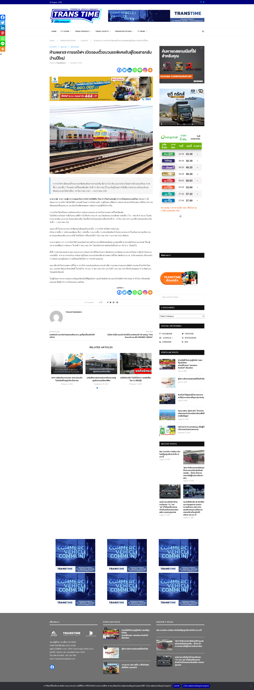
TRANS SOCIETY (102, 31)
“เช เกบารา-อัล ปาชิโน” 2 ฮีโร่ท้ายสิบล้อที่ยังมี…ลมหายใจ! (135, 666)
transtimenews (61, 63)
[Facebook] (119, 70)
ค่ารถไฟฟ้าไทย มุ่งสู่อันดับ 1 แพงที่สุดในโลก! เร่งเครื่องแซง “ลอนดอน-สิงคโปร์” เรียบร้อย (190, 364)
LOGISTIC (84, 40)
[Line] (140, 70)
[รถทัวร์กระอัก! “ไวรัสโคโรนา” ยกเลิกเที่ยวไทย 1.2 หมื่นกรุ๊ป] (136, 363)
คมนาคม (64, 47)
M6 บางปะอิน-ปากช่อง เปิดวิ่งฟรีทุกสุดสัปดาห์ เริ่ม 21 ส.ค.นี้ (169, 454)
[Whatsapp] (134, 70)
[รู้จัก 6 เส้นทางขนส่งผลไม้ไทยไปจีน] (167, 383)
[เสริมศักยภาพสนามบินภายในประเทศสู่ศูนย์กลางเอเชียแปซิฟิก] (101, 363)
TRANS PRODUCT (82, 31)
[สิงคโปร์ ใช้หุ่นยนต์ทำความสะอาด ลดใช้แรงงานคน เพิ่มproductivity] (167, 399)
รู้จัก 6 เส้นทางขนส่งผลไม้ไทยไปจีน (191, 379)
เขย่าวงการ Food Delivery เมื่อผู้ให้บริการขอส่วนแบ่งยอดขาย (191, 428)
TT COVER (64, 31)
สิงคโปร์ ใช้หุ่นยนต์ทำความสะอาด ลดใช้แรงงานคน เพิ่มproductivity (191, 396)
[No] (250, 686)
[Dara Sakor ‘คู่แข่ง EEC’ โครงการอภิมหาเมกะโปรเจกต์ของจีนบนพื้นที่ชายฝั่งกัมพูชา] (167, 415)
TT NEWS (141, 31)
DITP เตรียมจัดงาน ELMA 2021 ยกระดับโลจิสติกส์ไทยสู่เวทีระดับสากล (66, 379)
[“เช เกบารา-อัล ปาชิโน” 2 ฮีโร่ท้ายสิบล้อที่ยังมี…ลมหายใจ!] (111, 669)
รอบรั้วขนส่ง (75, 47)
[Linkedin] (129, 70)
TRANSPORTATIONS (123, 31)
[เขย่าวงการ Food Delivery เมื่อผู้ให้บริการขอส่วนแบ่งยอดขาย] (167, 431)
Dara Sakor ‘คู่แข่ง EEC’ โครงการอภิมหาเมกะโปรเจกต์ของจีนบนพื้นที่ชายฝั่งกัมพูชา (191, 413)
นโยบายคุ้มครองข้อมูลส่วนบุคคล (196, 686)
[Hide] (1, 54)
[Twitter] (124, 70)
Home (54, 31)
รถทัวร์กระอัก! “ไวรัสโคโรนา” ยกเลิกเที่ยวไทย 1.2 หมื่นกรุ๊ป (135, 379)
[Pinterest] (2, 33)
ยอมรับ (176, 686)
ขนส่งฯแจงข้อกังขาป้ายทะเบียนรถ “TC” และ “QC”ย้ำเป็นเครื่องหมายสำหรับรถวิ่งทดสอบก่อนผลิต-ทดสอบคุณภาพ (168, 507)
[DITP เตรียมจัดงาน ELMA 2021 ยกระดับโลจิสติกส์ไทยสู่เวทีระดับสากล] (67, 363)
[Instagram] (145, 70)
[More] (150, 70)
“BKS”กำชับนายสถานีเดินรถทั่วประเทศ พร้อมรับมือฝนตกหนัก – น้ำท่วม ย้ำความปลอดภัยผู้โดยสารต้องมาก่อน (193, 472)
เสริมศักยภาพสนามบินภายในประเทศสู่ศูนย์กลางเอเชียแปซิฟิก (101, 379)
